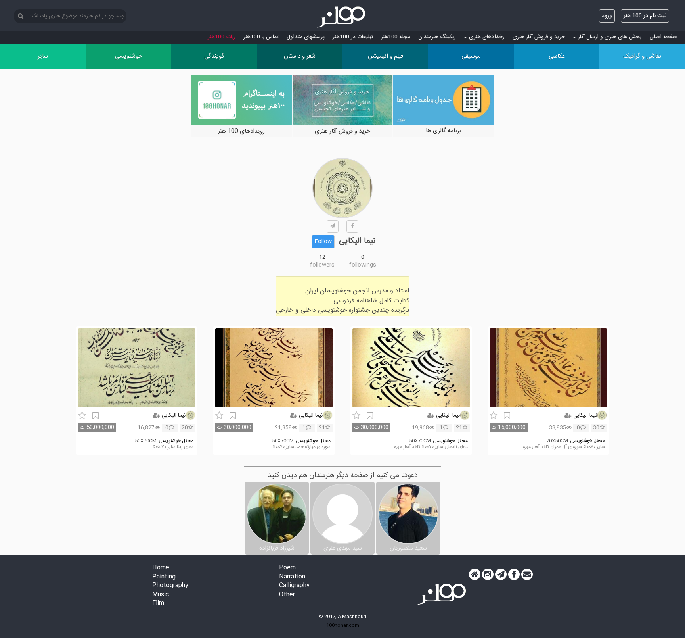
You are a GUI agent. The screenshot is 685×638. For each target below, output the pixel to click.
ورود (607, 16)
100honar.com (342, 625)
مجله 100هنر (395, 37)
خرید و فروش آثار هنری (539, 37)
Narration (292, 577)
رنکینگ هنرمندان (437, 37)
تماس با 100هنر (261, 37)
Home (160, 568)
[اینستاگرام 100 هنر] (488, 574)
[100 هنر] (342, 17)
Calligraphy (294, 585)
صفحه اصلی (663, 37)
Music (160, 595)
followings (362, 265)
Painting (164, 577)
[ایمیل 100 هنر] (527, 574)
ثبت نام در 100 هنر (645, 16)
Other (287, 595)
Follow (323, 241)
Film (158, 603)
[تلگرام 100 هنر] (501, 574)
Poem (287, 568)
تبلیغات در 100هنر (353, 37)
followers (322, 265)
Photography (170, 585)
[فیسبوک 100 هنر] (514, 574)
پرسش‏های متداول (306, 37)
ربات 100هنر (221, 37)
